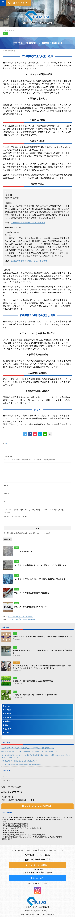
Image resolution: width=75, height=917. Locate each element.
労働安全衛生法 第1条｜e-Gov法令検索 (28, 222)
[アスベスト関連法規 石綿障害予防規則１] (40, 434)
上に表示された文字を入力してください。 (17, 516)
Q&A (6, 725)
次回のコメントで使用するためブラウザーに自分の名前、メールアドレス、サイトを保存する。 (35, 510)
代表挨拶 (8, 710)
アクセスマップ (38, 878)
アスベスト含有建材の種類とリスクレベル (31, 607)
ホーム (7, 706)
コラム (7, 443)
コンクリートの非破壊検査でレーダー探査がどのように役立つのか (40, 565)
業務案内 (8, 717)
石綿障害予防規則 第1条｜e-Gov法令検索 (30, 261)
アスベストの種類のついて (24, 551)
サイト (6, 501)
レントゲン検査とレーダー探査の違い (20, 617)
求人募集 (8, 729)
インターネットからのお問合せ (38, 806)
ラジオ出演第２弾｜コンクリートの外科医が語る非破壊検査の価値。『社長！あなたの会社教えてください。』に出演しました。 (37, 756)
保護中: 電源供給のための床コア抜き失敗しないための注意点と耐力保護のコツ (29, 751)
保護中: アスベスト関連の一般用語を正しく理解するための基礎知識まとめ (42, 636)
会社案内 (8, 721)
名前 (6, 485)
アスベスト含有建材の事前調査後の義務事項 (31, 593)
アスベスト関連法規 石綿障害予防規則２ (22, 619)
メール (6, 493)
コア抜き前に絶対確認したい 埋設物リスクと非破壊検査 (35, 695)
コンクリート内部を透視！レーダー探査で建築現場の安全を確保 (39, 579)
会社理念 (8, 714)
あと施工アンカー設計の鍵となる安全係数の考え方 (33, 681)
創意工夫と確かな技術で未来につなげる (37, 910)
